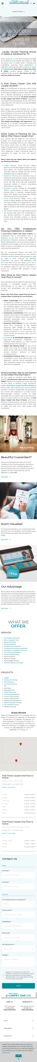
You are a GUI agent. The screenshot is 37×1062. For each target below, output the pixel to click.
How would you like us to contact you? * (14, 899)
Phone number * (7, 910)
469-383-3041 (6, 830)
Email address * (6, 921)
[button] (27, 3)
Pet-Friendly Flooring (11, 704)
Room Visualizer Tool (11, 640)
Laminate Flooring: (10, 188)
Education (8, 1036)
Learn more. (6, 1053)
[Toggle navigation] (2, 3)
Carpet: (6, 165)
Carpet (6, 678)
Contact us (25, 394)
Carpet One (4, 19)
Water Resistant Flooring (12, 702)
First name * (5, 870)
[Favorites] (30, 3)
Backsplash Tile (9, 690)
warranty (11, 256)
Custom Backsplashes (12, 694)
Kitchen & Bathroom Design (13, 663)
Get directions (17, 784)
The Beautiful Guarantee (12, 646)
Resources (8, 1028)
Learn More (4, 477)
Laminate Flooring (10, 684)
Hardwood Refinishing (11, 654)
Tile (5, 686)
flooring (12, 61)
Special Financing (10, 642)
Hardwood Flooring (10, 680)
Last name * (5, 882)
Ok (18, 1056)
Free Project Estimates (12, 638)
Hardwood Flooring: (11, 176)
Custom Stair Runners (11, 696)
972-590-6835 (6, 784)
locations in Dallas (29, 67)
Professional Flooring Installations (16, 648)
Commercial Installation (12, 652)
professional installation (10, 240)
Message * (5, 955)
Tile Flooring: (8, 211)
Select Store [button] (17, 11)
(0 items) (34, 3)
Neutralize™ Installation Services (15, 650)
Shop (6, 1020)
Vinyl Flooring (8, 682)
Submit (18, 986)
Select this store (8, 787)
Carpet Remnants (10, 692)
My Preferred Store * (8, 944)
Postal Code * (6, 933)
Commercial (8, 337)
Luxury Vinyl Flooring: (12, 198)
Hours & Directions (10, 1009)
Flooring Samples (10, 644)
